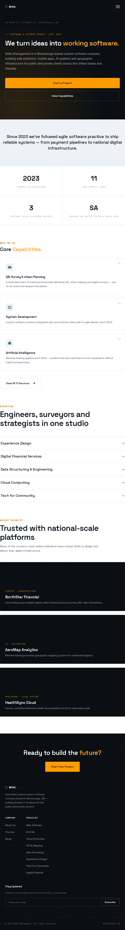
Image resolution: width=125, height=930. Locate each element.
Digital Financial (34, 872)
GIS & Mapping (34, 845)
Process (9, 832)
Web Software (34, 825)
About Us (10, 825)
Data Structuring (35, 852)
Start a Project (62, 83)
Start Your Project (62, 766)
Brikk (13, 6)
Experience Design (36, 859)
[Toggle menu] (118, 6)
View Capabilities (62, 96)
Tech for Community (37, 866)
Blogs (8, 838)
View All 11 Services (18, 383)
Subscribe (110, 902)
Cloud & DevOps (35, 838)
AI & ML (30, 832)
